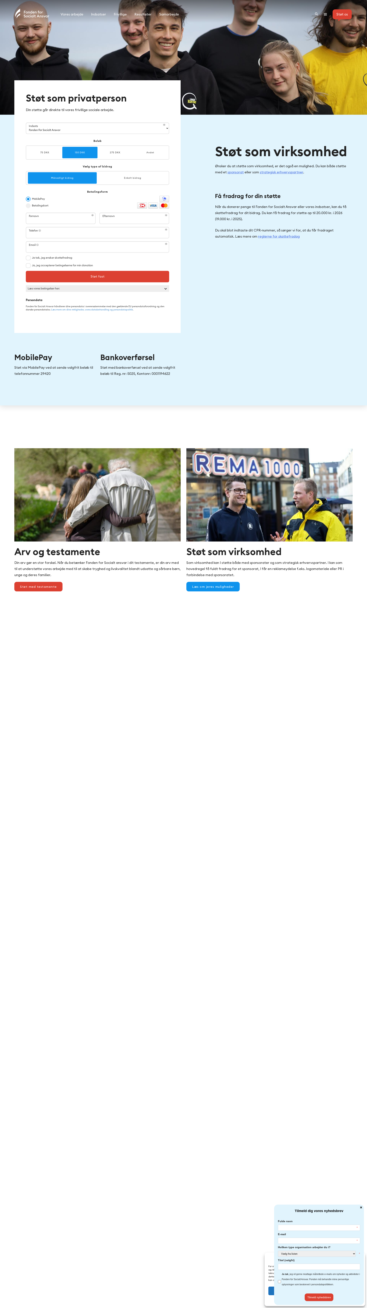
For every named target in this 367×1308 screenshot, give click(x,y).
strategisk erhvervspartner (281, 172)
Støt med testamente (38, 587)
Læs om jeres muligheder (213, 587)
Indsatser (98, 14)
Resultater (143, 14)
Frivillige (120, 14)
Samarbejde (169, 14)
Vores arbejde (72, 14)
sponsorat (235, 172)
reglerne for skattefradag (279, 236)
